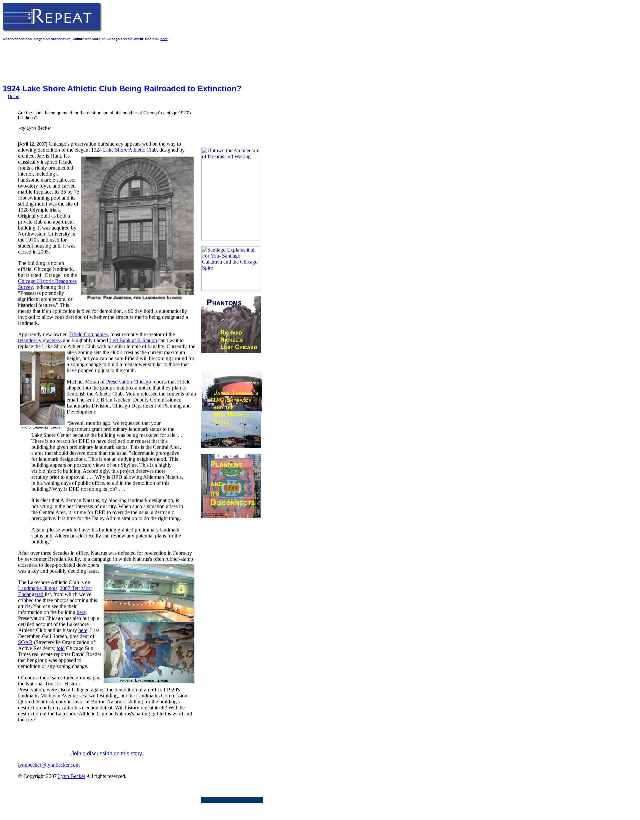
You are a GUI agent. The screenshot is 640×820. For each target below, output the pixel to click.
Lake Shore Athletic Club (130, 150)
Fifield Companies (88, 334)
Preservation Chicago (128, 382)
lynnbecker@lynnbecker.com (49, 765)
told (61, 648)
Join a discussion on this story (106, 753)
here (164, 39)
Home (13, 96)
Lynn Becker (71, 776)
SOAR (25, 642)
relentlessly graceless (40, 340)
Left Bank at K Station (133, 340)
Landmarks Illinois (37, 588)
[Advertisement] (124, 60)
